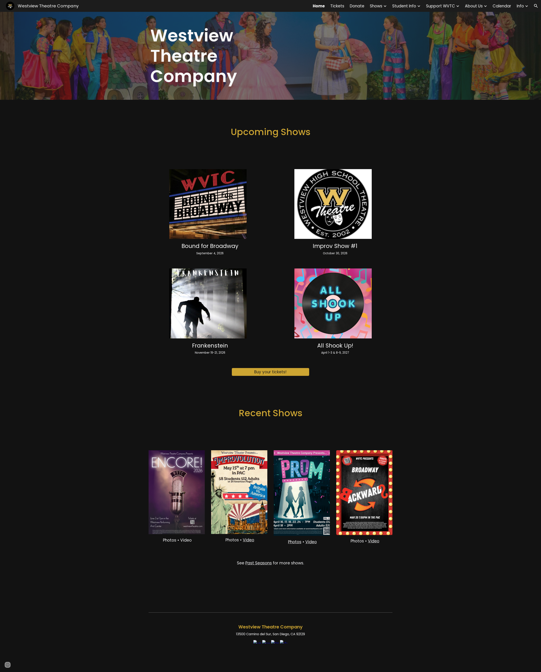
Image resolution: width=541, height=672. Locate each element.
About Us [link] (474, 6)
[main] (208, 56)
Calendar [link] (502, 6)
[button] (536, 6)
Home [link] (319, 6)
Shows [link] (376, 6)
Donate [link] (357, 6)
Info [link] (520, 6)
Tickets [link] (337, 6)
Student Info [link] (404, 6)
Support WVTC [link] (440, 6)
